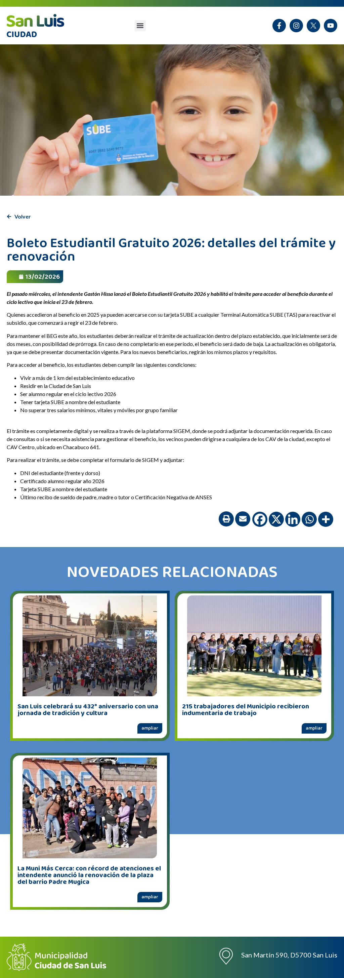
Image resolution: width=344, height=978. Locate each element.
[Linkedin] (292, 519)
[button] (140, 25)
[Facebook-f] (279, 25)
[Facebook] (259, 519)
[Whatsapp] (309, 519)
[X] (313, 25)
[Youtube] (330, 25)
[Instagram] (296, 25)
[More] (325, 519)
